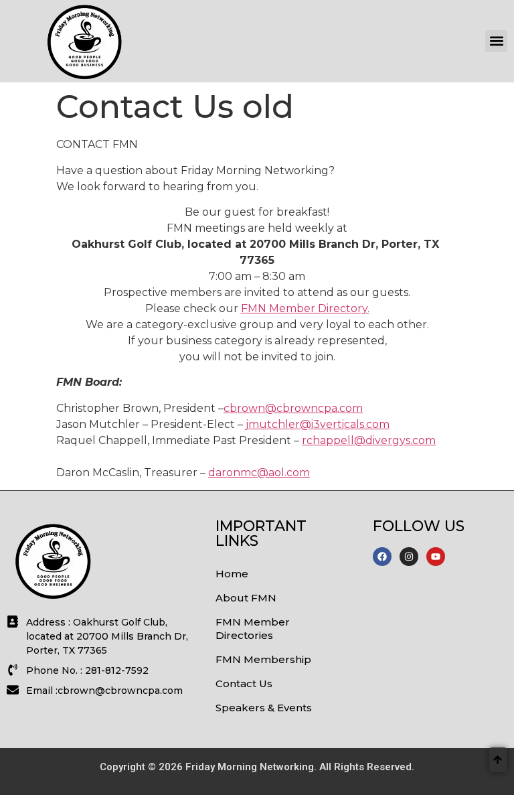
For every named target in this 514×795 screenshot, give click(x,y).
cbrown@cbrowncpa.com (293, 408)
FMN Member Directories (253, 629)
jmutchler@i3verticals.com (318, 424)
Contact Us (244, 683)
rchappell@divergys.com (369, 440)
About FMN (246, 597)
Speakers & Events (264, 707)
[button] (496, 41)
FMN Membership (263, 659)
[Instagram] (409, 556)
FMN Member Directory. (305, 308)
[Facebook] (382, 556)
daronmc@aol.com (259, 472)
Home (232, 573)
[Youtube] (435, 556)
